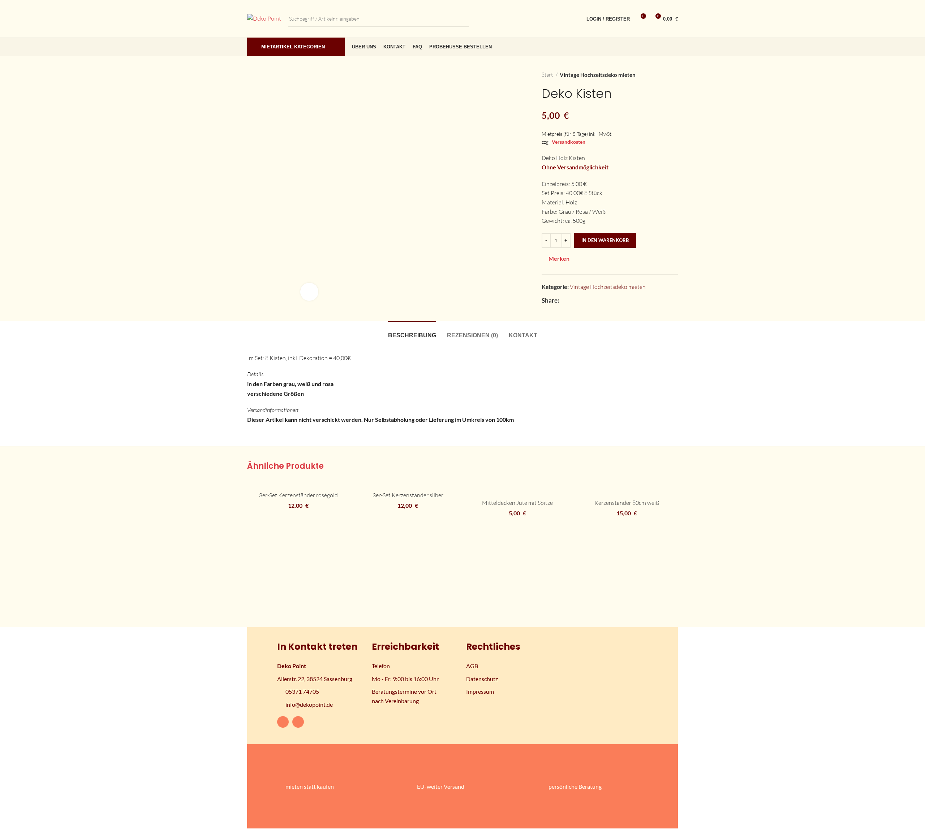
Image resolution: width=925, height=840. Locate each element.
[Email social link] (582, 300)
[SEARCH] (460, 18)
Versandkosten (568, 142)
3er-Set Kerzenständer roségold (298, 495)
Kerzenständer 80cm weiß (626, 502)
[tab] (412, 332)
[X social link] (573, 300)
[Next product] (674, 74)
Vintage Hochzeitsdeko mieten (598, 75)
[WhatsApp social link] (607, 300)
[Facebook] (283, 722)
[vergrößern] (309, 292)
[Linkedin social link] (598, 300)
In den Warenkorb (605, 240)
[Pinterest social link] (590, 300)
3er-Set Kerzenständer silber (408, 495)
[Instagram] (298, 722)
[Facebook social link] (565, 300)
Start (548, 74)
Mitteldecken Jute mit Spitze (517, 502)
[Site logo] (264, 18)
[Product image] (298, 484)
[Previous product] (659, 74)
